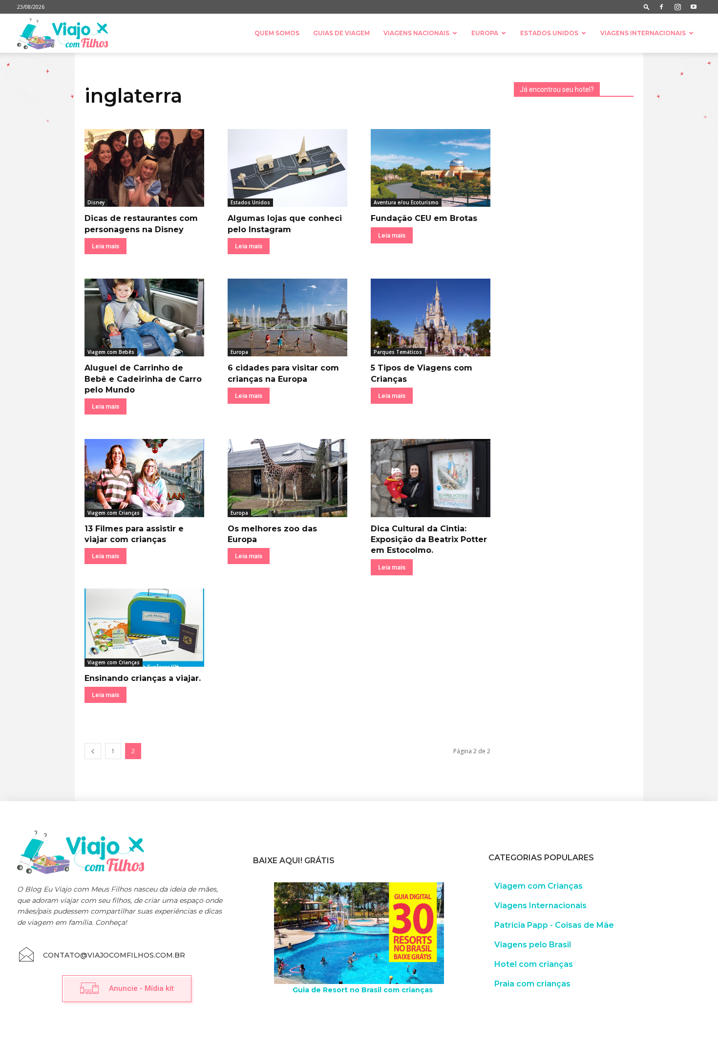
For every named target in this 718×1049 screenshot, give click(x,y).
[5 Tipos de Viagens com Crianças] (430, 317)
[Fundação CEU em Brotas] (430, 168)
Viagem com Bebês (110, 352)
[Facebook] (661, 7)
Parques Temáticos (398, 352)
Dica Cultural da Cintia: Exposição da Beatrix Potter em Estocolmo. (429, 539)
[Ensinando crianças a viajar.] (144, 627)
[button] (646, 6)
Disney (96, 202)
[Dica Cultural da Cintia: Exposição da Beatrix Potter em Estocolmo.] (430, 478)
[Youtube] (693, 7)
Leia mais (105, 246)
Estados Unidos (549, 33)
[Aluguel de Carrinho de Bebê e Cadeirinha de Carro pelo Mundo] (144, 317)
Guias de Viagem (341, 33)
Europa (484, 33)
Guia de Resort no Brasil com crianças (363, 989)
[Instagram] (677, 7)
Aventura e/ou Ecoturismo (406, 202)
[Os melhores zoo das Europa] (287, 478)
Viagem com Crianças (113, 512)
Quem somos (276, 33)
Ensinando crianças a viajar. (142, 678)
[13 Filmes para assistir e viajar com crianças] (144, 478)
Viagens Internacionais (643, 33)
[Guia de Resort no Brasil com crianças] (359, 933)
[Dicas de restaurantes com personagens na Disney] (144, 168)
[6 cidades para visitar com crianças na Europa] (287, 317)
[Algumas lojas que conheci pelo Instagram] (287, 168)
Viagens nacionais (416, 33)
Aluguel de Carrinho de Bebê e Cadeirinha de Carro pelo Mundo (143, 378)
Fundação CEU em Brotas (424, 218)
